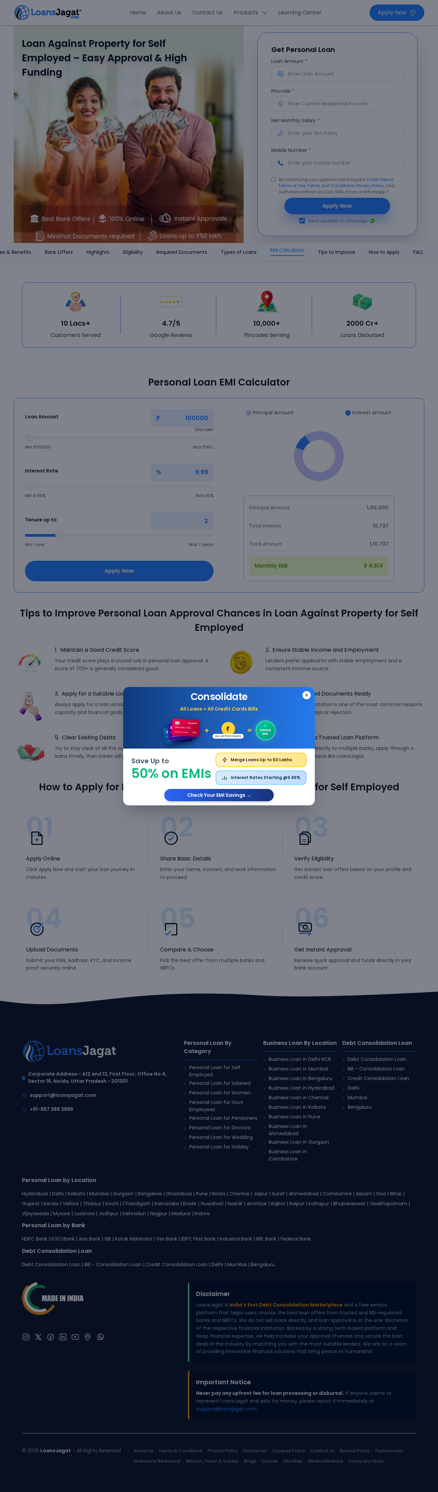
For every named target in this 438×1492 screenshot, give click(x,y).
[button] (219, 746)
